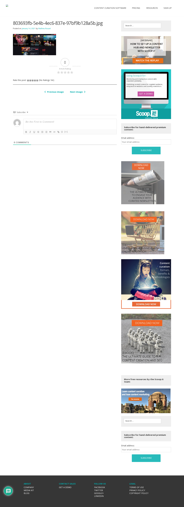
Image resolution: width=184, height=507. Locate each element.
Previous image (55, 91)
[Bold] (26, 132)
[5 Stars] (37, 80)
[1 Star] (28, 80)
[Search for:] (142, 25)
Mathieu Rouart (44, 28)
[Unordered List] (46, 132)
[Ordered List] (42, 132)
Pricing (136, 8)
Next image (76, 91)
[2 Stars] (30, 80)
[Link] (58, 132)
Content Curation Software (110, 8)
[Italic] (30, 132)
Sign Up (168, 8)
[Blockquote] (50, 132)
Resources (152, 8)
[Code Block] (54, 132)
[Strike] (38, 132)
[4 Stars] (35, 80)
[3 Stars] (32, 80)
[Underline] (34, 132)
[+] (66, 132)
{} (62, 132)
